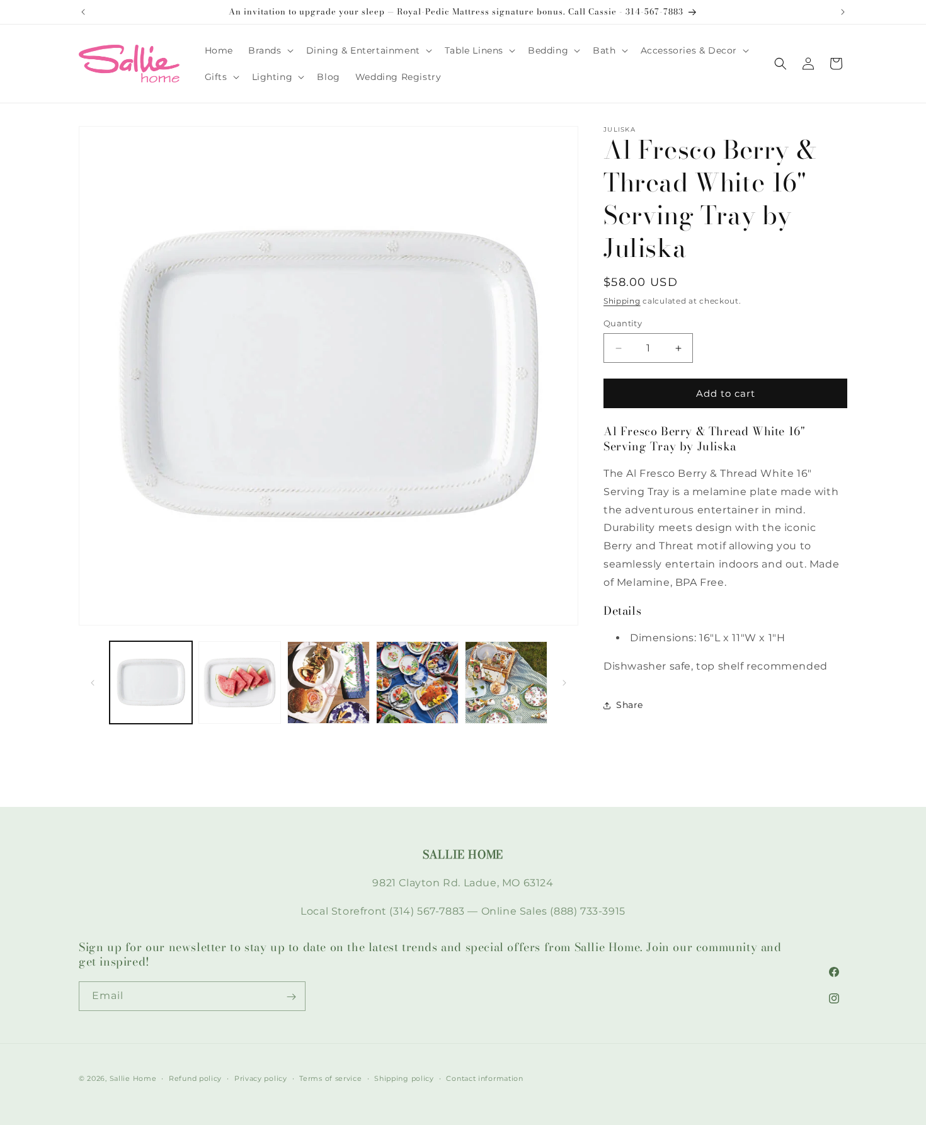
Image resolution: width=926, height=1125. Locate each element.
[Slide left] (92, 683)
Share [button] (629, 705)
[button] (270, 50)
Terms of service (330, 1077)
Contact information (484, 1077)
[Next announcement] (843, 12)
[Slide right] (564, 683)
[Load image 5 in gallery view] (506, 682)
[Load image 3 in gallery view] (328, 682)
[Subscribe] (291, 997)
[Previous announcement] (83, 12)
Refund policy (195, 1077)
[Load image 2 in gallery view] (239, 682)
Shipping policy (404, 1077)
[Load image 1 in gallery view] (151, 682)
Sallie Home (133, 1078)
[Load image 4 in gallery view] (417, 682)
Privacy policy (260, 1077)
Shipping (622, 301)
